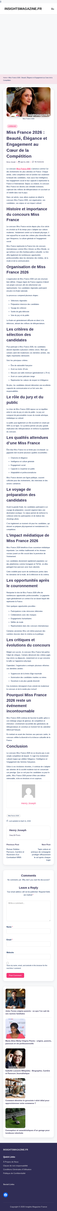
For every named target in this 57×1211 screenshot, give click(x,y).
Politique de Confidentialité (14, 1173)
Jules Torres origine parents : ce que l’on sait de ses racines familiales (27, 1012)
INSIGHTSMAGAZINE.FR (23, 9)
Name (9, 927)
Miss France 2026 (23, 169)
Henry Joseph (17, 830)
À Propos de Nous (10, 1162)
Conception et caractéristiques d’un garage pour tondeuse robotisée (27, 1131)
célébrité (12, 126)
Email (9, 940)
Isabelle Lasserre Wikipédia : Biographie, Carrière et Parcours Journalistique (27, 1072)
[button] (14, 835)
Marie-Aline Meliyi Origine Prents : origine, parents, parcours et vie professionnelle (28, 1042)
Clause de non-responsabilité (15, 1166)
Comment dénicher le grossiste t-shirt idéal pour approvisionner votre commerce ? (27, 1102)
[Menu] (52, 8)
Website (10, 952)
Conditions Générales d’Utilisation (17, 1169)
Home (5, 77)
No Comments (39, 162)
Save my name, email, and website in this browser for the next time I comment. (26, 967)
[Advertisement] (28, 44)
